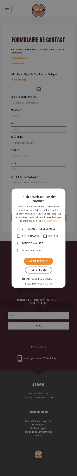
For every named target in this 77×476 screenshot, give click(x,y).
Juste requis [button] (38, 269)
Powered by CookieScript (38, 283)
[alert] (38, 238)
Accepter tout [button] (38, 261)
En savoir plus (49, 220)
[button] (38, 279)
